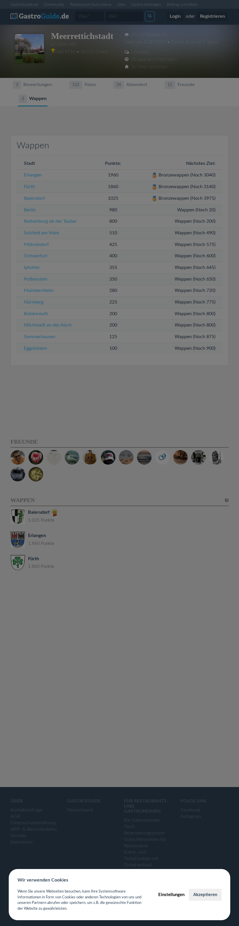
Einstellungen (171, 895)
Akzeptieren (205, 895)
